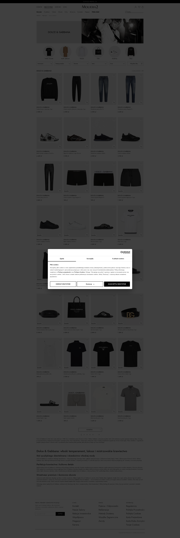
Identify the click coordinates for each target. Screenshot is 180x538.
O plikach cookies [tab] (118, 258)
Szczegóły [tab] (90, 258)
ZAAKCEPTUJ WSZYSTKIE (117, 284)
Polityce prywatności (64, 272)
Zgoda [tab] (62, 258)
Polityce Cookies (79, 272)
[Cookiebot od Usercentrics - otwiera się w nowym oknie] (122, 252)
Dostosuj (89, 284)
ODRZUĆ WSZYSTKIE (63, 284)
